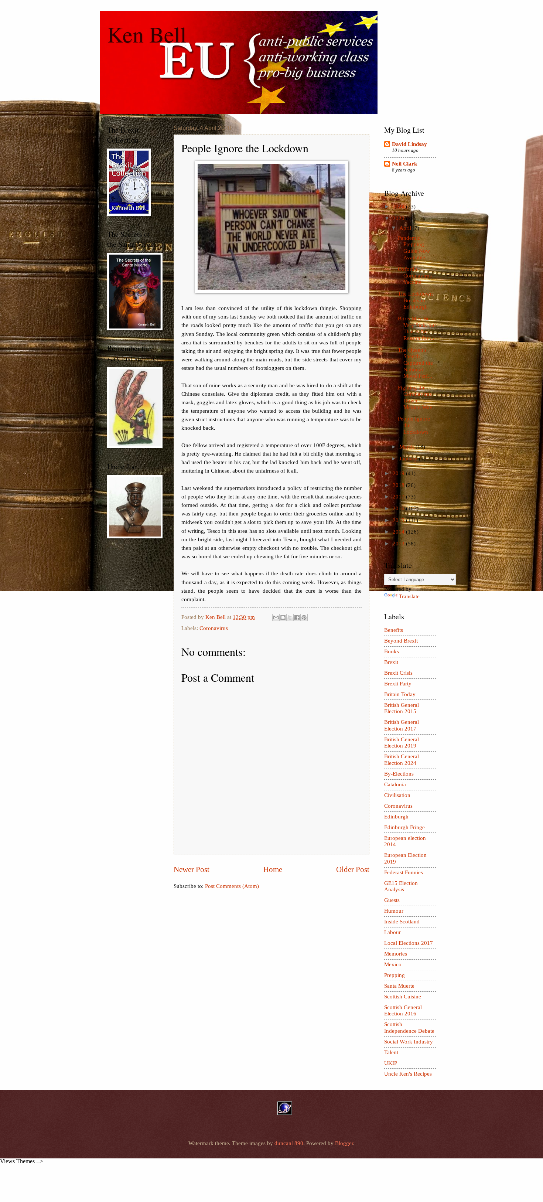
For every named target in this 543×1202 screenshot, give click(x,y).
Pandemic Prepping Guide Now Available (414, 248)
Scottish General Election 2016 (403, 1010)
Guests (392, 900)
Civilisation (397, 795)
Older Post (352, 869)
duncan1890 (288, 1143)
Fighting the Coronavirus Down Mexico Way (415, 397)
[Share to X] (290, 617)
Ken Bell (147, 34)
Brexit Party (397, 684)
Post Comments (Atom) (232, 886)
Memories (395, 954)
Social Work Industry (408, 1042)
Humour (393, 911)
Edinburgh (396, 817)
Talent (391, 1052)
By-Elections (399, 774)
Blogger (344, 1143)
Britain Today (400, 694)
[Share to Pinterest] (304, 617)
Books (391, 651)
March (407, 447)
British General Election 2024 (401, 759)
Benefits (393, 630)
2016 (399, 508)
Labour (392, 932)
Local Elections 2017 (408, 943)
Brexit (391, 662)
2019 (399, 473)
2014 (399, 532)
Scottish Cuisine (402, 997)
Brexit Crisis (398, 673)
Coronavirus (213, 628)
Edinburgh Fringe (404, 827)
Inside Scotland (402, 922)
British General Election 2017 (401, 725)
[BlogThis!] (283, 617)
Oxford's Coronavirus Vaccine (415, 275)
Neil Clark (404, 164)
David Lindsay (409, 144)
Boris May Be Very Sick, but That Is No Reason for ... (417, 328)
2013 (399, 543)
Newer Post (191, 869)
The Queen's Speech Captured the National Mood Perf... (415, 363)
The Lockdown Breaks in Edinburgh (415, 300)
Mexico (393, 964)
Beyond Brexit (401, 641)
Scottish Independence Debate (409, 1027)
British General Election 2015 (401, 708)
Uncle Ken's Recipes (408, 1074)
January (409, 459)
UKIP (390, 1063)
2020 (399, 218)
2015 (399, 520)
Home (272, 869)
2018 (399, 485)
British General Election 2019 (401, 742)
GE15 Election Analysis (401, 886)
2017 (399, 497)
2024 (399, 207)
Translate (409, 596)
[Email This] (276, 617)
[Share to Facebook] (297, 617)
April (406, 228)
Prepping (394, 975)
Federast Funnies (403, 872)
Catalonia (395, 784)
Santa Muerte (399, 986)
